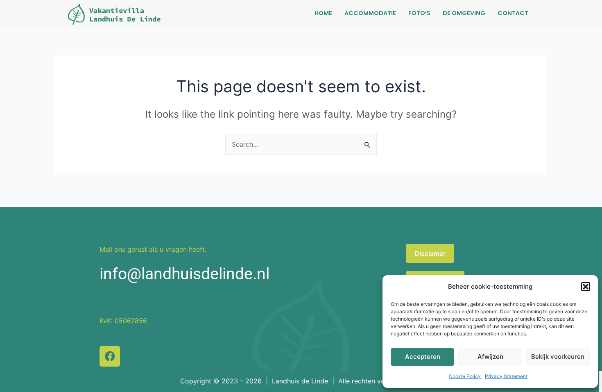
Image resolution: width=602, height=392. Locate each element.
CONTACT (513, 13)
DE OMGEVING (464, 13)
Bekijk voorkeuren (557, 356)
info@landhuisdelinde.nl (184, 273)
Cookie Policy (465, 376)
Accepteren (422, 356)
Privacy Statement (506, 376)
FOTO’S (419, 13)
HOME (323, 13)
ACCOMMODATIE (370, 13)
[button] (586, 287)
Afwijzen (490, 356)
